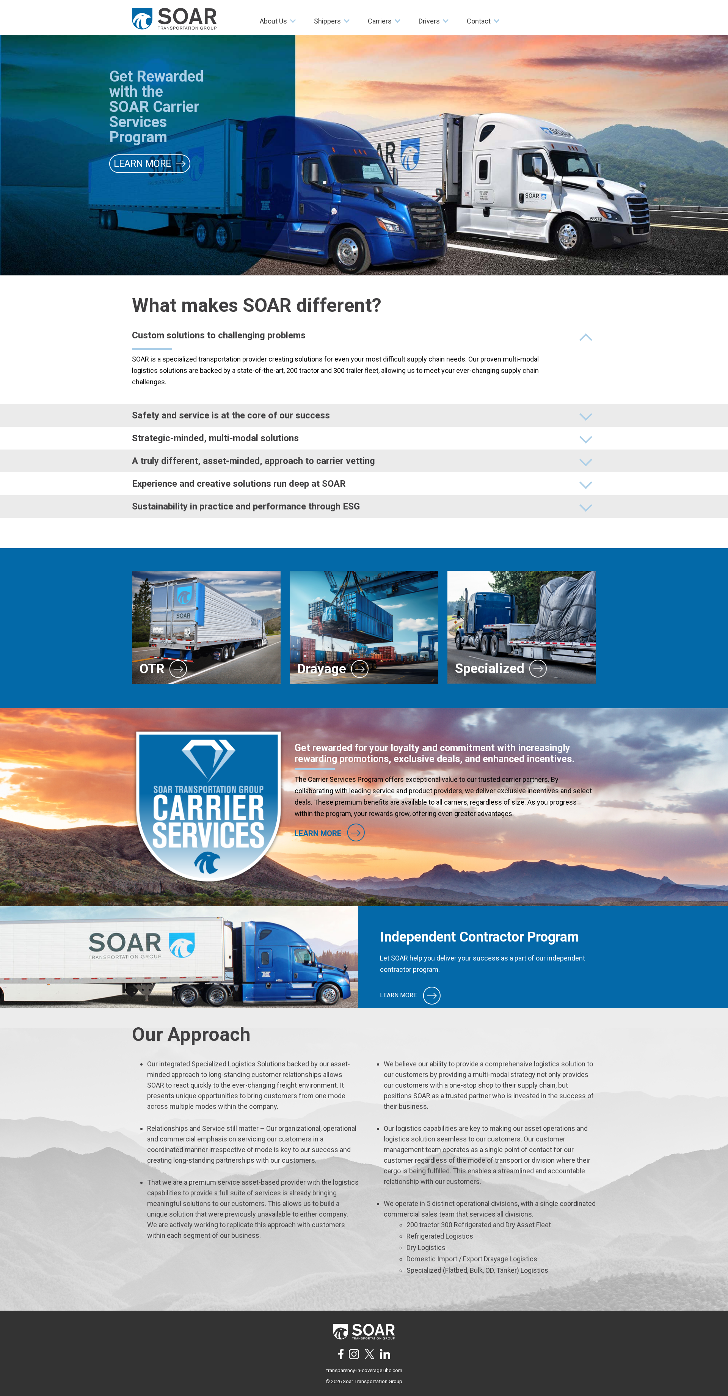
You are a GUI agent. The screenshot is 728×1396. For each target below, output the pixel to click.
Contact (479, 21)
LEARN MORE (399, 994)
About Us (273, 21)
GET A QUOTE (144, 144)
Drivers (429, 21)
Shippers (327, 21)
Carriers (380, 21)
